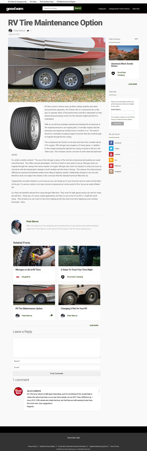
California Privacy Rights (124, 119)
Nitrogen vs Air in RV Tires (28, 269)
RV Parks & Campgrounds (17, 2)
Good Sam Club (73, 438)
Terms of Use (114, 446)
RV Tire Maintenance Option (29, 308)
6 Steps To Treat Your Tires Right (77, 269)
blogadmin (26, 277)
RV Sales (33, 2)
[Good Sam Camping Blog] (21, 7)
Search (78, 8)
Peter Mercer (19, 30)
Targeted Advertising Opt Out (98, 446)
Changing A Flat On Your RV (74, 308)
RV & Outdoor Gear (47, 2)
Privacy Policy (32, 446)
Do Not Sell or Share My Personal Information (72, 446)
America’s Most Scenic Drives (122, 64)
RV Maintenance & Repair (66, 2)
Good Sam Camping (75, 277)
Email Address (116, 109)
